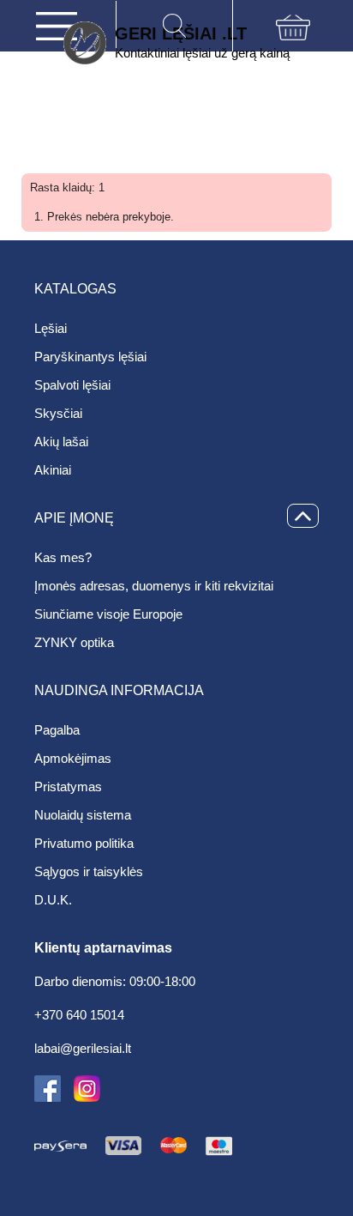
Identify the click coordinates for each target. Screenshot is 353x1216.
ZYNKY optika (74, 642)
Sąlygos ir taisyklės (88, 871)
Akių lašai (61, 441)
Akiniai (52, 470)
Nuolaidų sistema (82, 815)
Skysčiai (58, 413)
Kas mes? (63, 557)
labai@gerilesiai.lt (82, 1049)
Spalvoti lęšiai (72, 385)
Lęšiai (50, 328)
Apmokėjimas (72, 758)
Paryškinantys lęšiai (90, 356)
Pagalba (57, 730)
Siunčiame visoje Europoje (108, 614)
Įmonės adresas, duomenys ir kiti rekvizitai (153, 585)
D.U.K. (53, 899)
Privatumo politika (84, 843)
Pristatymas (68, 786)
